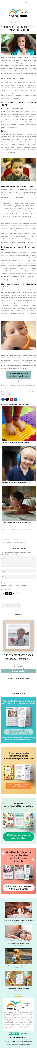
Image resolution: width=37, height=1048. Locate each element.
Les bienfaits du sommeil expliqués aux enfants (18, 943)
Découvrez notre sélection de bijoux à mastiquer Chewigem (18, 374)
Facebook (4, 684)
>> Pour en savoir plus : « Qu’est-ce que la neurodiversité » (18, 242)
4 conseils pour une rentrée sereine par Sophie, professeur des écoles (18, 920)
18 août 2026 (18, 968)
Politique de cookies (12, 1044)
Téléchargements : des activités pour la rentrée (18, 988)
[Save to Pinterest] (11, 399)
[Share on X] (7, 399)
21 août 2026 (18, 945)
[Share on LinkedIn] (15, 399)
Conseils (23, 24)
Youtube (27, 684)
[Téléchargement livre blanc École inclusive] (18, 871)
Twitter (33, 684)
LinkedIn (21, 684)
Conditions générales (25, 1044)
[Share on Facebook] (3, 399)
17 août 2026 (18, 990)
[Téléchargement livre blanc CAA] (18, 770)
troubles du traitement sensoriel (14, 542)
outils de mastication (18, 533)
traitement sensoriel (10, 539)
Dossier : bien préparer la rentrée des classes (18, 965)
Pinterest (15, 684)
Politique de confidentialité (23, 1041)
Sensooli (31, 391)
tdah (28, 536)
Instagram (10, 684)
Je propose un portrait (18, 671)
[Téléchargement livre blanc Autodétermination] (18, 820)
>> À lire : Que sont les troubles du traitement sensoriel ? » (17, 280)
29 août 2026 (18, 922)
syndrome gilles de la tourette (13, 536)
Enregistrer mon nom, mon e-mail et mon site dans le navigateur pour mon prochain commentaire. (16, 584)
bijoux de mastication (23, 530)
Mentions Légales (10, 1041)
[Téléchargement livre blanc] (18, 720)
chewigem (5, 533)
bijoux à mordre (8, 530)
